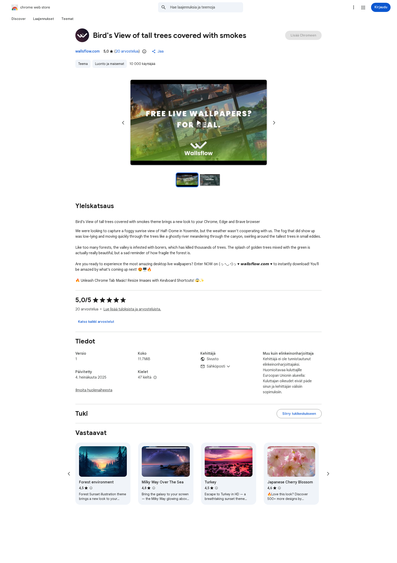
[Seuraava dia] (274, 122)
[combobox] (206, 7)
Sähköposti (216, 366)
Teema (83, 64)
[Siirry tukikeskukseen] (299, 413)
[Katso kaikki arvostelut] (96, 321)
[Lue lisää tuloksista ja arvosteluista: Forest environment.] (90, 487)
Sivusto (213, 359)
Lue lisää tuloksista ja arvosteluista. (132, 309)
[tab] (18, 19)
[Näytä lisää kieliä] (155, 377)
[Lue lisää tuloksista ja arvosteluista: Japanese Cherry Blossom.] (279, 487)
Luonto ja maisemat (109, 64)
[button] (363, 7)
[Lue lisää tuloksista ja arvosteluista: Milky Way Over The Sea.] (153, 487)
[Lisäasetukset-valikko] (353, 7)
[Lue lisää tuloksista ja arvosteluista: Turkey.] (216, 487)
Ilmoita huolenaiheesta (93, 390)
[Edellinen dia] (123, 122)
